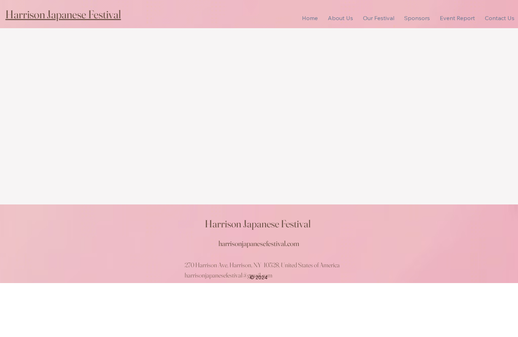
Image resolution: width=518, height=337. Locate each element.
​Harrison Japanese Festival (63, 14)
